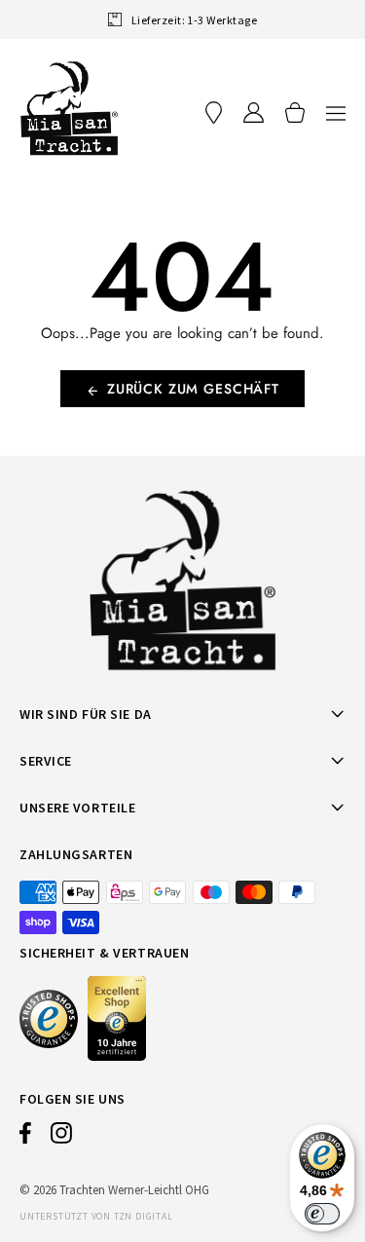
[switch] (322, 1213)
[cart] (295, 112)
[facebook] (25, 1137)
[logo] (69, 108)
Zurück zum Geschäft (193, 388)
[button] (336, 112)
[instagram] (61, 1137)
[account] (253, 112)
